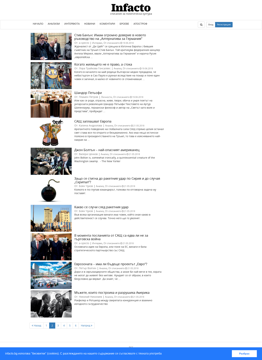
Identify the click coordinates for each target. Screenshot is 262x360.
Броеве (124, 23)
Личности (106, 97)
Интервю (97, 42)
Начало (38, 23)
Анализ (118, 68)
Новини (89, 23)
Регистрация (224, 24)
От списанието (112, 42)
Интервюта (72, 23)
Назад (37, 325)
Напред (86, 325)
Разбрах (244, 353)
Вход (210, 24)
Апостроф (140, 23)
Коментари (107, 23)
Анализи (54, 23)
